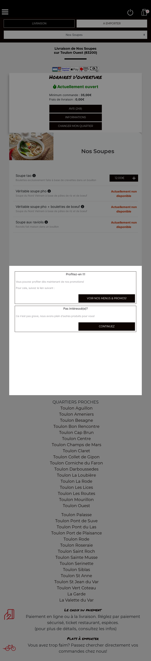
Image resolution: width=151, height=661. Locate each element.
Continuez (107, 326)
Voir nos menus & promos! (107, 298)
